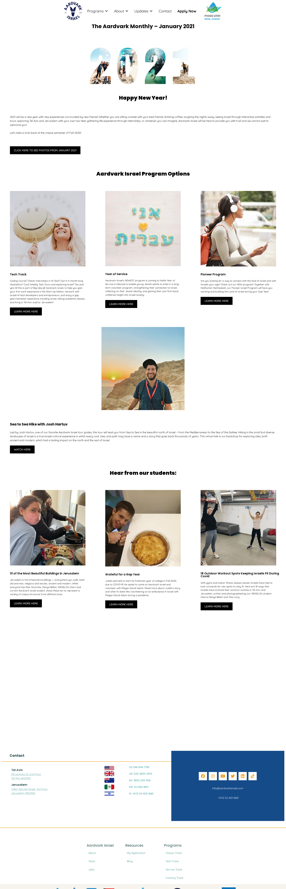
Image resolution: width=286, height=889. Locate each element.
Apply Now (186, 11)
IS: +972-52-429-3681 (141, 793)
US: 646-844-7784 (139, 767)
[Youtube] (223, 776)
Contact (165, 11)
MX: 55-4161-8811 (139, 787)
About (119, 11)
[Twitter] (233, 776)
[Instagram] (213, 776)
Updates (141, 11)
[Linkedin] (242, 776)
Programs (95, 11)
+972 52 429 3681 (228, 797)
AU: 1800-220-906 (140, 780)
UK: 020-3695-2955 (140, 773)
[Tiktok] (252, 776)
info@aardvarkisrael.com (227, 788)
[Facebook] (203, 776)
